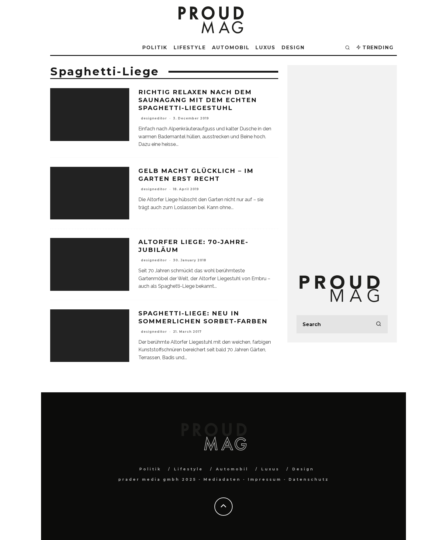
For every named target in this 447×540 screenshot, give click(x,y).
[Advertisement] (342, 165)
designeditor (154, 118)
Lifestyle (190, 47)
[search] (378, 324)
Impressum (265, 479)
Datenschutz (309, 479)
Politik (154, 47)
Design (293, 47)
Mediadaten (222, 479)
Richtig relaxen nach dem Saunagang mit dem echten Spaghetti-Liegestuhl (197, 100)
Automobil (230, 47)
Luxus (265, 47)
